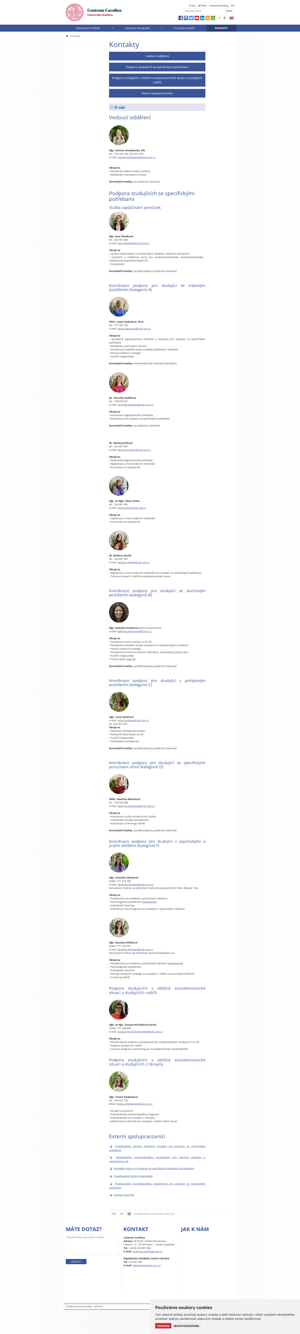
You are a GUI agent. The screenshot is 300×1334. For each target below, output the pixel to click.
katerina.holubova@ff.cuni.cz (134, 631)
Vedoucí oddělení (157, 56)
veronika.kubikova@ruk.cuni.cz (135, 404)
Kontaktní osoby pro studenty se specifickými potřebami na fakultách (154, 1168)
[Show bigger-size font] (224, 17)
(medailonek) (149, 902)
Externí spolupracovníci (157, 93)
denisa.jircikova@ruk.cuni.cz (134, 449)
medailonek (175, 963)
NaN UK (131, 659)
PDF (114, 1213)
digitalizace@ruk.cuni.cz (146, 1265)
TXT (122, 1213)
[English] (231, 18)
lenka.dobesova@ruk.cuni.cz (134, 328)
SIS (232, 5)
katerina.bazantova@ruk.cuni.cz (136, 806)
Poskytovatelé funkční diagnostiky (133, 1176)
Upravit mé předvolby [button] (186, 1325)
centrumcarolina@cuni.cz (147, 1251)
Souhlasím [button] (163, 1325)
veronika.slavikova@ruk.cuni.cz (136, 884)
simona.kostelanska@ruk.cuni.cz (136, 157)
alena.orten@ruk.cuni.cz (132, 507)
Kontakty (221, 28)
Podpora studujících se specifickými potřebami (157, 67)
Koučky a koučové (124, 1194)
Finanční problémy (137, 28)
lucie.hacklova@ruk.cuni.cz (133, 720)
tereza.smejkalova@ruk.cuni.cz (135, 1103)
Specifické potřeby (88, 28)
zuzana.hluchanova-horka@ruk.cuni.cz (140, 1031)
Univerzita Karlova (219, 5)
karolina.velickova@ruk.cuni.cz (135, 949)
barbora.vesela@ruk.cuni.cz (134, 562)
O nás (192, 5)
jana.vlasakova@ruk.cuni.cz (133, 243)
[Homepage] (67, 36)
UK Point (202, 5)
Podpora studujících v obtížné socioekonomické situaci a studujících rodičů (157, 80)
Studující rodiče (184, 28)
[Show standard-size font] (219, 17)
